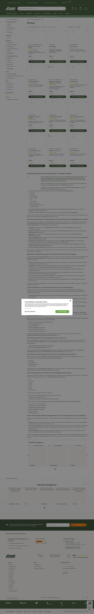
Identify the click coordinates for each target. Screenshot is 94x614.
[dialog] (47, 307)
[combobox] (70, 300)
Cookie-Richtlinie (28, 308)
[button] (30, 311)
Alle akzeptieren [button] (62, 311)
